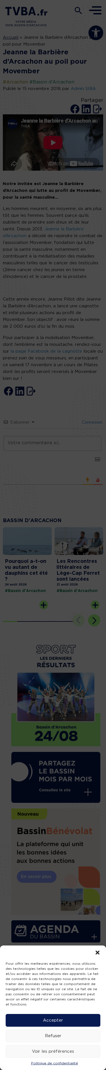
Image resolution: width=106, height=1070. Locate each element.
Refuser (53, 1036)
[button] (97, 952)
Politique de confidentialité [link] (54, 1063)
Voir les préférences (53, 1051)
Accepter (53, 1020)
